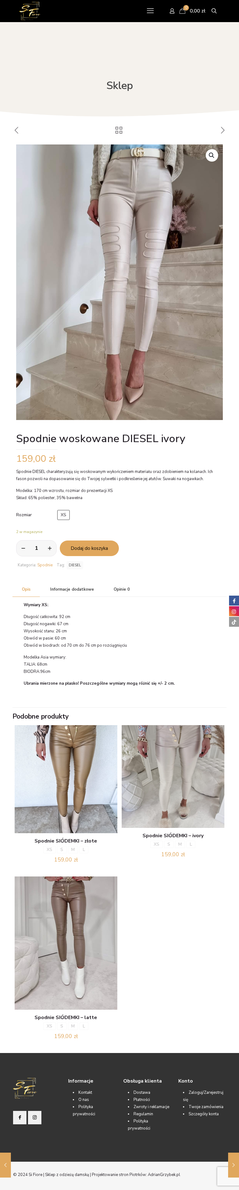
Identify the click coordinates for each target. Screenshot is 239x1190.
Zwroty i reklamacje (151, 1107)
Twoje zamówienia (206, 1107)
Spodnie (45, 565)
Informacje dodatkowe (72, 589)
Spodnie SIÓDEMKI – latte (66, 1017)
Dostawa (142, 1092)
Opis (26, 589)
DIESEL (75, 565)
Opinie (122, 589)
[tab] (26, 590)
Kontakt (85, 1092)
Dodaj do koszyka (89, 548)
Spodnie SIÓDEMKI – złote (66, 841)
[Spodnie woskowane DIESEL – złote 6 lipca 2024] (5, 1165)
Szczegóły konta (204, 1114)
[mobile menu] (150, 11)
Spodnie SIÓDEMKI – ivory (173, 835)
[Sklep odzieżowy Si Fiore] (29, 11)
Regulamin (143, 1114)
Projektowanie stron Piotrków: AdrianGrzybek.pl (136, 1175)
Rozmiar (24, 515)
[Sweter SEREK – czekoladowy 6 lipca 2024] (233, 1165)
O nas (83, 1100)
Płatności (142, 1100)
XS (63, 515)
